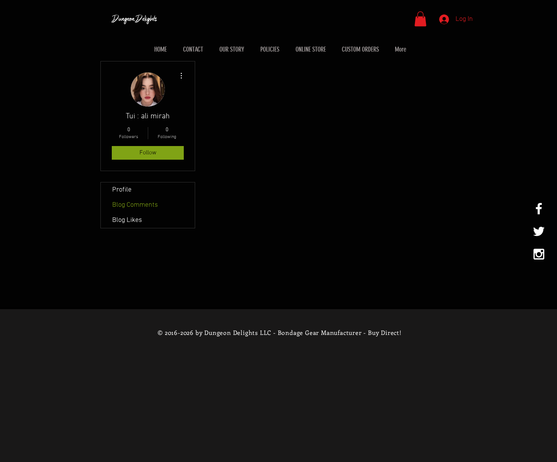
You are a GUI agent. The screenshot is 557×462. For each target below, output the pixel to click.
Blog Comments (135, 205)
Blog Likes (127, 220)
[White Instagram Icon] (538, 254)
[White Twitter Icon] (538, 231)
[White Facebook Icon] (538, 208)
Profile (121, 190)
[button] (420, 18)
